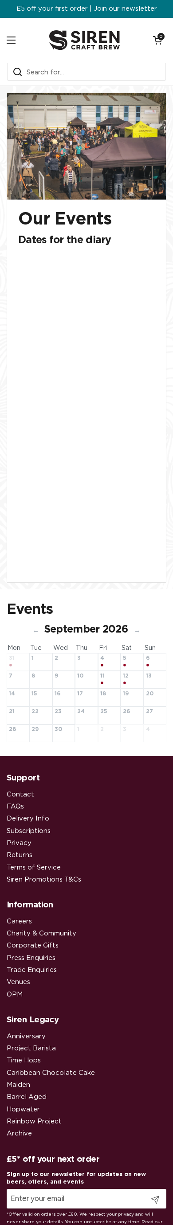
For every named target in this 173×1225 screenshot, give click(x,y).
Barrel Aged (27, 1097)
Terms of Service (34, 867)
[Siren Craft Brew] (84, 40)
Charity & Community (41, 933)
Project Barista (31, 1048)
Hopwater (23, 1109)
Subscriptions (29, 831)
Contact (20, 794)
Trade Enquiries (32, 970)
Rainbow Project (34, 1121)
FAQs (15, 806)
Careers (19, 921)
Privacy (19, 843)
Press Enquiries (31, 958)
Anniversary (26, 1036)
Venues (18, 982)
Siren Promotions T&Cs (44, 879)
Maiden (18, 1085)
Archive (19, 1133)
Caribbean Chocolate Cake (51, 1073)
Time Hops (24, 1060)
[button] (157, 40)
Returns (19, 855)
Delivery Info (28, 818)
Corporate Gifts (33, 945)
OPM (15, 994)
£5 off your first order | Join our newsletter (86, 9)
